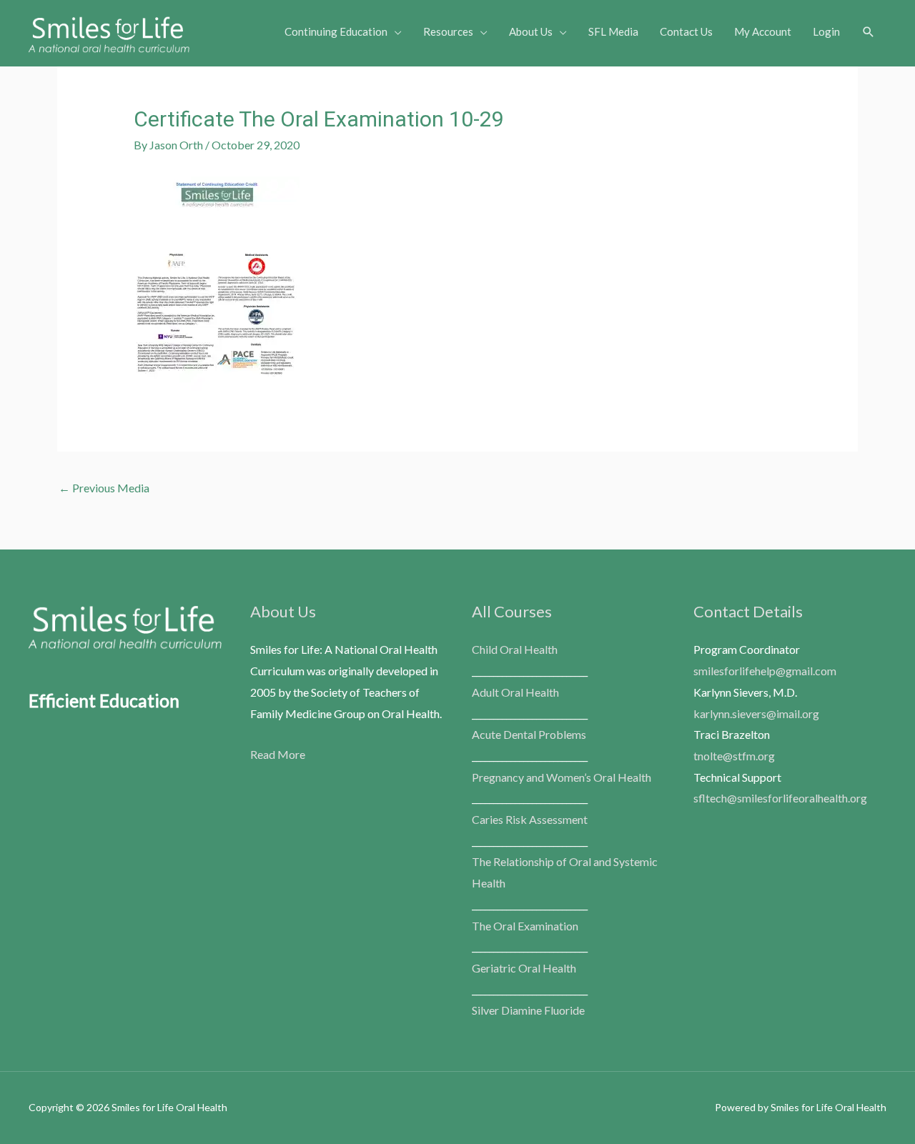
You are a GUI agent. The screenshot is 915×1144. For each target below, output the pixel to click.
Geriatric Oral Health (524, 968)
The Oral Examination (525, 925)
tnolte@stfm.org (734, 755)
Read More (277, 754)
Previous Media (104, 487)
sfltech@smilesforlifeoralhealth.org (780, 798)
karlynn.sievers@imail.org (756, 713)
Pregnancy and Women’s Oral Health (561, 777)
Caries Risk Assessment (530, 819)
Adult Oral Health (515, 692)
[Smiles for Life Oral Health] (109, 31)
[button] (868, 32)
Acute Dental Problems (529, 734)
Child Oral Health (515, 649)
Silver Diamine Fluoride (528, 1010)
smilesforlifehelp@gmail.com (764, 670)
